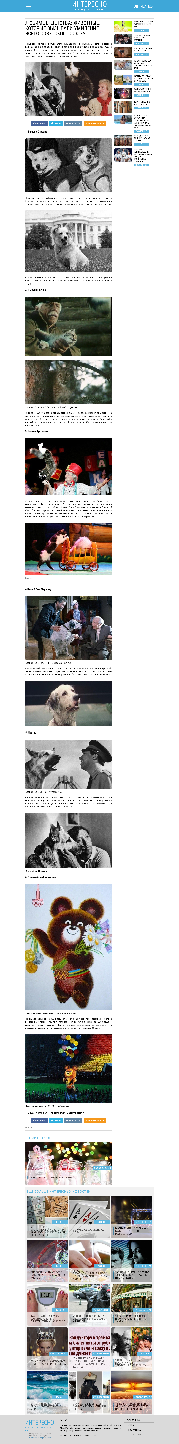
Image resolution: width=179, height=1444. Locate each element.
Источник (28, 1127)
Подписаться (142, 6)
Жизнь (130, 1425)
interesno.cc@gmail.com (40, 1437)
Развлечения (133, 1420)
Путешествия (134, 1435)
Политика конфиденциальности (78, 1436)
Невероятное (134, 1430)
